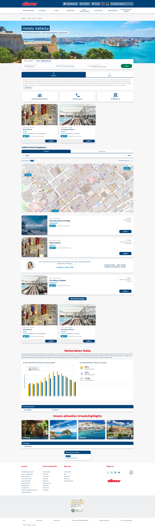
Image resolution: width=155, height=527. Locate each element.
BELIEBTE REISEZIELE (28, 10)
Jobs (65, 474)
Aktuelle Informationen (27, 471)
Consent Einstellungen (126, 520)
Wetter (109, 75)
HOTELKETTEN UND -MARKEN (126, 10)
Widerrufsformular (104, 520)
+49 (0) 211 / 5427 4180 (64, 267)
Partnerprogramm (68, 481)
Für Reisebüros (25, 487)
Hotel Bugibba (27, 410)
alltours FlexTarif (25, 476)
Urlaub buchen (46, 471)
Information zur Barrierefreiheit (80, 520)
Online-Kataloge (25, 483)
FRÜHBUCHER (70, 10)
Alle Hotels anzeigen (77, 299)
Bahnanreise (46, 487)
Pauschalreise (28, 61)
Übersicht (53, 75)
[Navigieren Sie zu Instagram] (111, 472)
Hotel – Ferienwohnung (43, 61)
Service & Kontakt (26, 481)
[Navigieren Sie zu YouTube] (119, 472)
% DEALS (56, 10)
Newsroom (67, 478)
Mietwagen (46, 490)
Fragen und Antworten (27, 474)
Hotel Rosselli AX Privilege (59, 221)
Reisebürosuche (25, 485)
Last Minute (46, 476)
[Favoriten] (103, 3)
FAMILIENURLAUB (112, 10)
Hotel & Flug (102, 151)
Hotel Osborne (27, 129)
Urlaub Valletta (28, 446)
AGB (24, 520)
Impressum (39, 520)
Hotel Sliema (55, 410)
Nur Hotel (46, 151)
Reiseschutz (46, 485)
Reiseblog (45, 478)
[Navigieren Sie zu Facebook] (107, 472)
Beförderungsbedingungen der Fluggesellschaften (29, 491)
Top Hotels (45, 474)
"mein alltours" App (26, 478)
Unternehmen (67, 471)
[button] (127, 166)
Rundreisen (46, 481)
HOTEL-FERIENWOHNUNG (84, 10)
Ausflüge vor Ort (47, 483)
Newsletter (67, 476)
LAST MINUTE (42, 10)
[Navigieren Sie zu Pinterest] (115, 472)
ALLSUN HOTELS (98, 10)
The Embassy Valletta (67, 129)
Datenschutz (57, 520)
